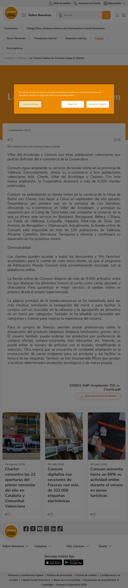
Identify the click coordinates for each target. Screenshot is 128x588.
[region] (64, 99)
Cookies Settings (30, 104)
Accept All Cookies (97, 104)
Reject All (72, 104)
